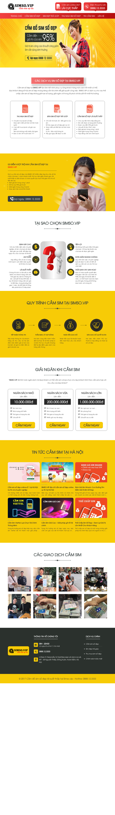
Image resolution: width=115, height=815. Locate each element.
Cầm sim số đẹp (32, 16)
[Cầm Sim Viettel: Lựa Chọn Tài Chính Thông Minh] (24, 508)
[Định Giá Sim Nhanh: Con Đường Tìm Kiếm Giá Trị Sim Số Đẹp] (91, 472)
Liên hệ (101, 16)
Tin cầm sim (89, 16)
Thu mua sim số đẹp (71, 16)
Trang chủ (16, 16)
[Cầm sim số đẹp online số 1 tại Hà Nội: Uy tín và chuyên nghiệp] (24, 472)
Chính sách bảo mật (94, 658)
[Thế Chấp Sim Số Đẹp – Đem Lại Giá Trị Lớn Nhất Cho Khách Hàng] (91, 508)
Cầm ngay (23, 425)
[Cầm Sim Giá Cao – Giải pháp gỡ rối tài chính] (57, 508)
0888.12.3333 (44, 651)
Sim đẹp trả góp (51, 16)
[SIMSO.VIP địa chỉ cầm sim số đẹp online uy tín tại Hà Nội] (57, 472)
